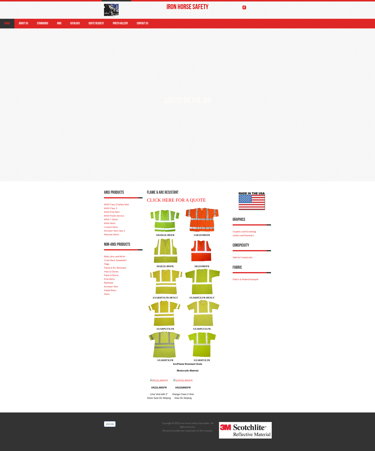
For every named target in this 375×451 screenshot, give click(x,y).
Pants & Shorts (111, 275)
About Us (23, 23)
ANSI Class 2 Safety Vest (116, 204)
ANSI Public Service (114, 215)
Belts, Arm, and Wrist (114, 256)
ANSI (59, 23)
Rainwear (108, 282)
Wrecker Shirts (111, 234)
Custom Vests (111, 227)
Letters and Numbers (243, 235)
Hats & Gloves (111, 271)
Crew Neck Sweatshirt (115, 260)
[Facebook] (244, 7)
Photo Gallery (120, 23)
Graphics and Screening (244, 231)
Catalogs (75, 23)
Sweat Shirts (110, 290)
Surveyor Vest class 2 (114, 230)
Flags (106, 263)
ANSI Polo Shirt (112, 211)
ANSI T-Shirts (111, 219)
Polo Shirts (109, 279)
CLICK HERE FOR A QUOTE (176, 200)
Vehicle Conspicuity (242, 257)
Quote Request (96, 23)
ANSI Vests (109, 223)
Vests (107, 293)
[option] (187, 102)
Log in (110, 424)
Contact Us (142, 23)
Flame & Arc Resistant (115, 267)
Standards (42, 23)
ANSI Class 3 (110, 208)
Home (7, 23)
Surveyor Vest (111, 286)
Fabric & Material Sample (245, 279)
